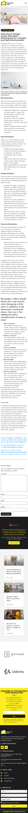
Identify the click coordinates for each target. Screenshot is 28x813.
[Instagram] (6, 747)
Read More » (10, 577)
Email (3, 500)
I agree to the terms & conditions (11, 802)
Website (3, 507)
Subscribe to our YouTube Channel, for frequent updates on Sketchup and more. (14, 452)
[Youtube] (2, 747)
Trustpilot (3, 784)
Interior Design (8, 30)
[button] (25, 3)
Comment (4, 474)
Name (3, 494)
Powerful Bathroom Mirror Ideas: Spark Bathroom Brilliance (14, 572)
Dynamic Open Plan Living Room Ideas (13, 598)
